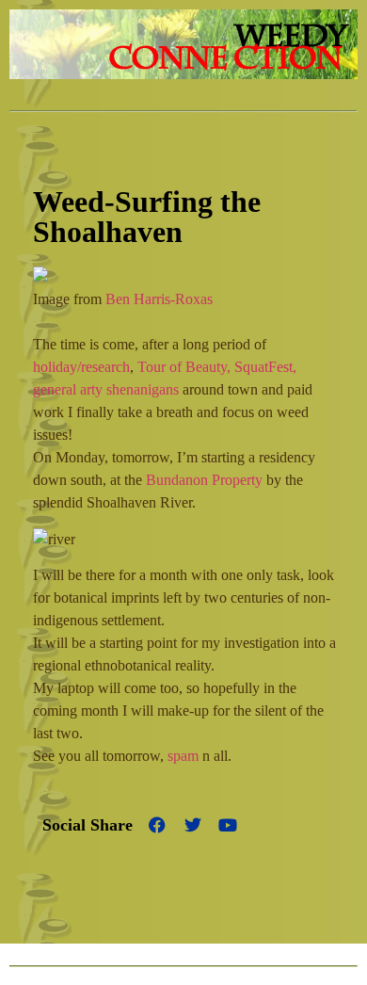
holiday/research (81, 367)
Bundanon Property (204, 480)
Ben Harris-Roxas (159, 299)
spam (183, 756)
